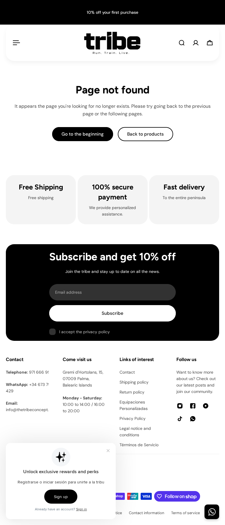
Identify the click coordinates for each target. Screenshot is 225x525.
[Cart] (210, 42)
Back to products (145, 134)
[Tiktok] (179, 418)
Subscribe (112, 313)
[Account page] (196, 42)
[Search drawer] (182, 42)
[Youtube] (205, 405)
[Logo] (112, 43)
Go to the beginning (83, 134)
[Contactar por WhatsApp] (211, 512)
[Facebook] (192, 405)
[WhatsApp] (192, 418)
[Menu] (15, 42)
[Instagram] (179, 405)
